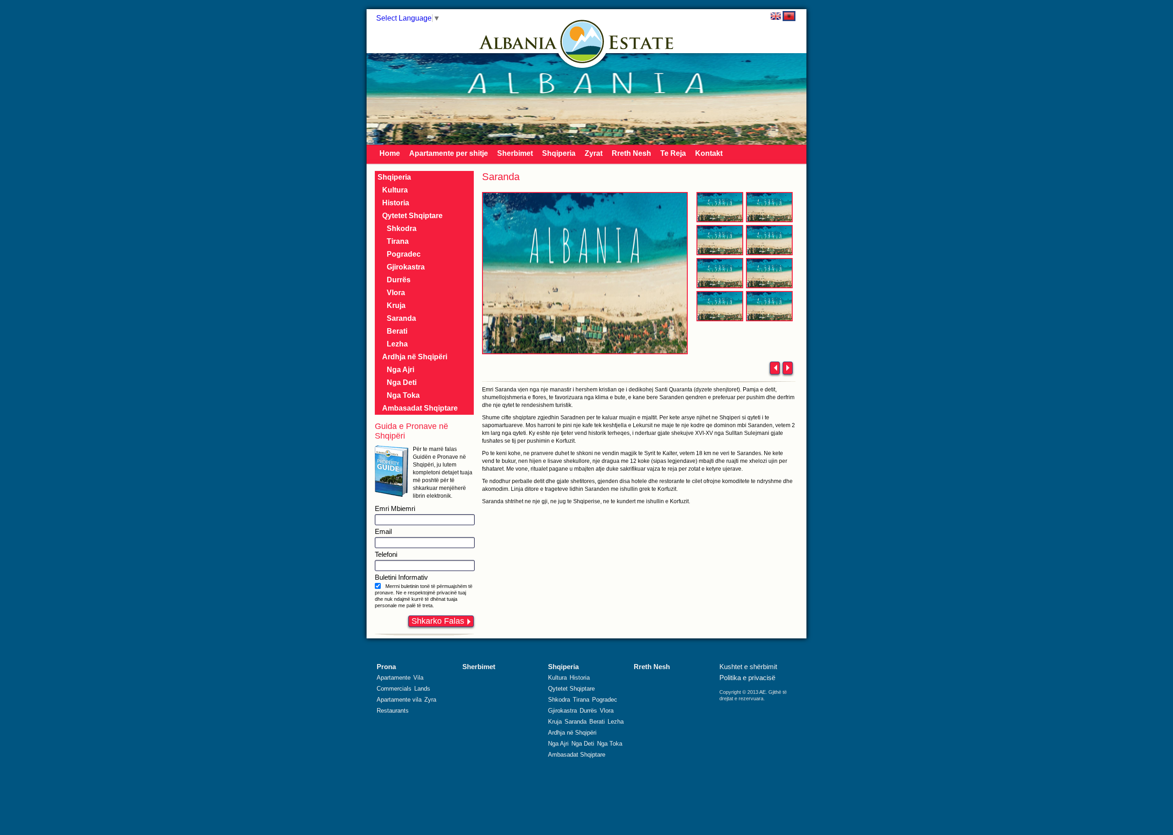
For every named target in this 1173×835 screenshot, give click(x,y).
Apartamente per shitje (448, 153)
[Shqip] (789, 16)
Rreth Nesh (631, 153)
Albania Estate (582, 41)
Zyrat (594, 153)
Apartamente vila (399, 699)
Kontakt (709, 153)
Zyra (430, 699)
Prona (386, 666)
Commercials (394, 688)
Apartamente (394, 677)
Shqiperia (559, 153)
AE (762, 692)
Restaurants (393, 710)
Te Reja (673, 153)
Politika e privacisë (747, 677)
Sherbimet (515, 153)
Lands (422, 688)
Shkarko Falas (437, 621)
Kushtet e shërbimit (748, 666)
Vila (418, 677)
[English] (776, 16)
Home (389, 153)
